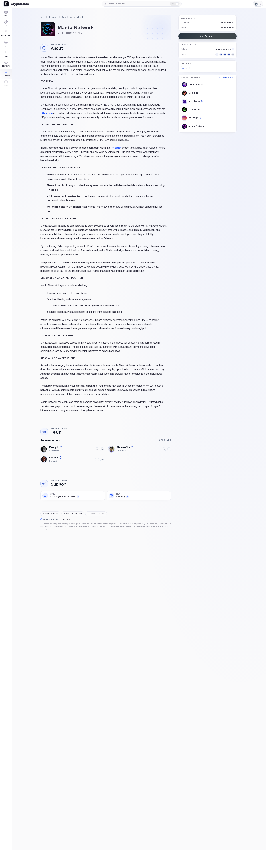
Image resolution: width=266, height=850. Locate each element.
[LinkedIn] (220, 54)
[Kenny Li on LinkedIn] (102, 449)
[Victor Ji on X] (97, 459)
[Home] (41, 17)
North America (227, 27)
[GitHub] (224, 54)
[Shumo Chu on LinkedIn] (169, 449)
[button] (6, 83)
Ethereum (46, 113)
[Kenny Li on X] (97, 449)
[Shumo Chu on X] (164, 449)
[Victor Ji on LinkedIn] (102, 459)
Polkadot (116, 147)
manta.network (223, 49)
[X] (216, 54)
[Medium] (228, 54)
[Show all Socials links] (232, 54)
